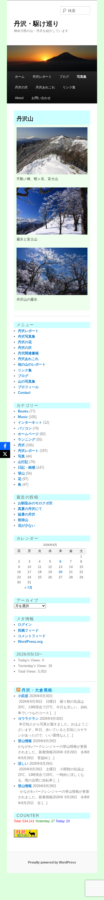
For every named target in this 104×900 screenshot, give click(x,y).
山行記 (23, 462)
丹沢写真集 (26, 336)
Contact (24, 393)
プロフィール (28, 387)
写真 (21, 456)
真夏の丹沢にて (30, 509)
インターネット (30, 422)
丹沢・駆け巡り (36, 23)
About (19, 98)
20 (60, 572)
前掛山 (23, 520)
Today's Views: (30, 660)
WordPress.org (30, 642)
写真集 (81, 77)
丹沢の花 (25, 342)
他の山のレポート (32, 364)
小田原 (23, 696)
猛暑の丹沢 (26, 514)
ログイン (25, 625)
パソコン (25, 428)
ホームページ (28, 434)
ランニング (26, 439)
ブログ (64, 77)
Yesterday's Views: (33, 666)
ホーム (20, 77)
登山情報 (25, 741)
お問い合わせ (41, 98)
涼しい (23, 764)
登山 (21, 473)
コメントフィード (32, 636)
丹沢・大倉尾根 (37, 690)
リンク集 (69, 87)
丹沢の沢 (21, 87)
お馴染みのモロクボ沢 (35, 503)
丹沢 (21, 445)
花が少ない (26, 525)
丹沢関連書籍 (28, 353)
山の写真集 (26, 381)
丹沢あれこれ (45, 87)
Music (23, 417)
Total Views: (28, 671)
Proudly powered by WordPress (52, 862)
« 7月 (28, 588)
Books (23, 411)
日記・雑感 (26, 467)
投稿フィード (28, 630)
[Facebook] (5, 446)
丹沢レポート (42, 77)
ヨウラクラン (28, 719)
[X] (5, 454)
